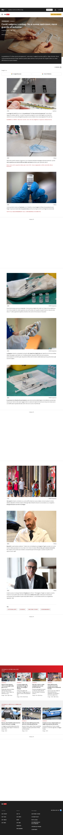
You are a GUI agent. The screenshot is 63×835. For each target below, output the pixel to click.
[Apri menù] (2, 14)
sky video (4, 819)
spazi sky (19, 825)
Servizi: (18, 810)
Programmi (20, 828)
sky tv (18, 813)
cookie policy (35, 816)
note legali (35, 819)
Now (18, 819)
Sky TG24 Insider (56, 14)
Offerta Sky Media (36, 826)
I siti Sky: (3, 810)
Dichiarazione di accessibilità (36, 823)
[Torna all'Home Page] (6, 14)
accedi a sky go (55, 810)
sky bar (19, 822)
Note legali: (34, 810)
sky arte (4, 822)
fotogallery (12, 609)
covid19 (22, 609)
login (59, 9)
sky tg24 (4, 816)
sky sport (4, 813)
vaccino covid (33, 609)
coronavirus (45, 609)
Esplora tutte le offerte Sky (15, 9)
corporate (34, 829)
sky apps (19, 816)
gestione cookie (36, 813)
